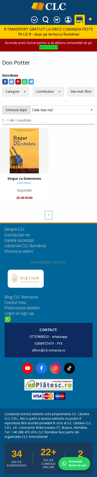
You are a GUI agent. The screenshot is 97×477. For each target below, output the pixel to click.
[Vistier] (26, 279)
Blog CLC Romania (21, 297)
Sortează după (16, 110)
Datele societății (19, 240)
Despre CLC (15, 229)
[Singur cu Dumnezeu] (24, 150)
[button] (5, 82)
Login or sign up (19, 313)
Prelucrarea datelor (22, 307)
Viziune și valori (19, 251)
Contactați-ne (17, 234)
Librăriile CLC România (25, 245)
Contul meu (15, 302)
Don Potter (24, 182)
